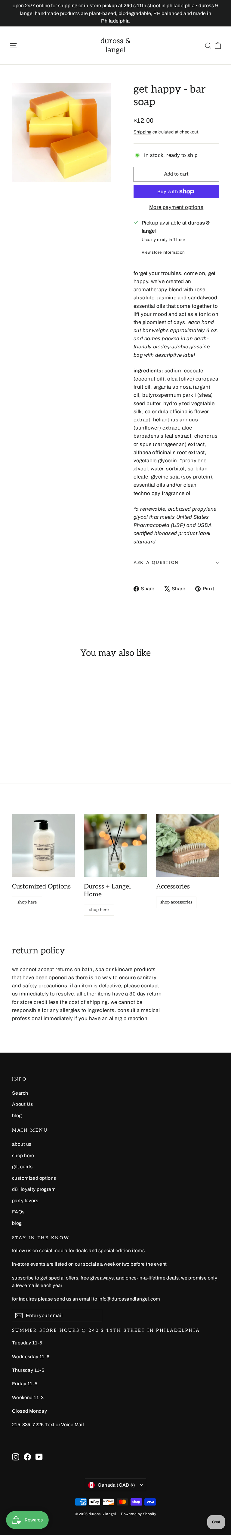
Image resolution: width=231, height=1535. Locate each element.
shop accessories (176, 902)
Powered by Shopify (138, 1514)
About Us (22, 1104)
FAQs (18, 1211)
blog (17, 1115)
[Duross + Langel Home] (115, 845)
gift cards (22, 1166)
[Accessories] (187, 845)
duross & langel (115, 45)
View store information (163, 252)
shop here (27, 902)
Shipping (142, 132)
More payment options (176, 207)
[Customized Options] (43, 845)
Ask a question (156, 562)
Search (20, 1093)
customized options (34, 1178)
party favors (25, 1200)
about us (21, 1144)
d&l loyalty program (34, 1189)
